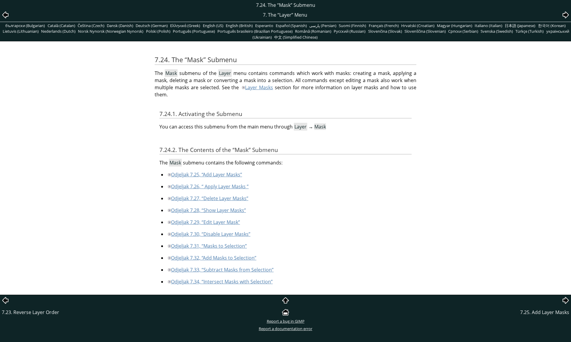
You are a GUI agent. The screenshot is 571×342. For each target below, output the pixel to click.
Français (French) (384, 25)
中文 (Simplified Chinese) (296, 37)
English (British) (239, 25)
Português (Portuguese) (194, 31)
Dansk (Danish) (120, 25)
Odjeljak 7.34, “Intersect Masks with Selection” (222, 281)
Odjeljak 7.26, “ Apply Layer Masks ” (210, 186)
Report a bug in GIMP (286, 321)
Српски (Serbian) (463, 31)
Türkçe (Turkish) (529, 31)
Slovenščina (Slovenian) (425, 31)
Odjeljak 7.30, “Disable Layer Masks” (210, 234)
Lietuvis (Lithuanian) (21, 31)
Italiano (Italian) (488, 25)
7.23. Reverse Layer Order (30, 312)
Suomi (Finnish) (352, 25)
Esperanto (264, 25)
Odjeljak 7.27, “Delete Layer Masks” (209, 198)
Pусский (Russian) (349, 31)
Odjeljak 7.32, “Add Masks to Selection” (213, 258)
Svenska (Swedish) (497, 31)
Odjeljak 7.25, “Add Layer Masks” (206, 174)
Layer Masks (259, 87)
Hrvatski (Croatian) (417, 25)
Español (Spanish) (291, 25)
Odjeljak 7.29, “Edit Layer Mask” (205, 222)
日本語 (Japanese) (520, 25)
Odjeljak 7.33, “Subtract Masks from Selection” (222, 269)
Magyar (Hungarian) (454, 25)
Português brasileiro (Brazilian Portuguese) (255, 31)
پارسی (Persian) (322, 25)
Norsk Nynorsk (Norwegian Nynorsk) (110, 31)
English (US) (213, 25)
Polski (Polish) (158, 31)
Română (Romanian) (313, 31)
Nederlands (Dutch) (58, 31)
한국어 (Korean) (552, 25)
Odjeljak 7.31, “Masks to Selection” (209, 246)
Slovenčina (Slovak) (385, 31)
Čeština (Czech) (91, 25)
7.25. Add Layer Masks (544, 312)
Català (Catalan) (61, 25)
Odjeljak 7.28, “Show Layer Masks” (208, 210)
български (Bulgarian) (25, 25)
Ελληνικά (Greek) (185, 25)
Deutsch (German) (152, 25)
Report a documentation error (285, 328)
